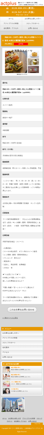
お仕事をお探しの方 (14, 418)
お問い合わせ (33, 28)
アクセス (5, 352)
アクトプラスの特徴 (11, 23)
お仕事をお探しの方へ (33, 19)
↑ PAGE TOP (37, 423)
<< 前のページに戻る (10, 318)
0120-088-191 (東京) (23, 8)
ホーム (11, 19)
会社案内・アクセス (11, 28)
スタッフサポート (33, 23)
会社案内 (5, 347)
